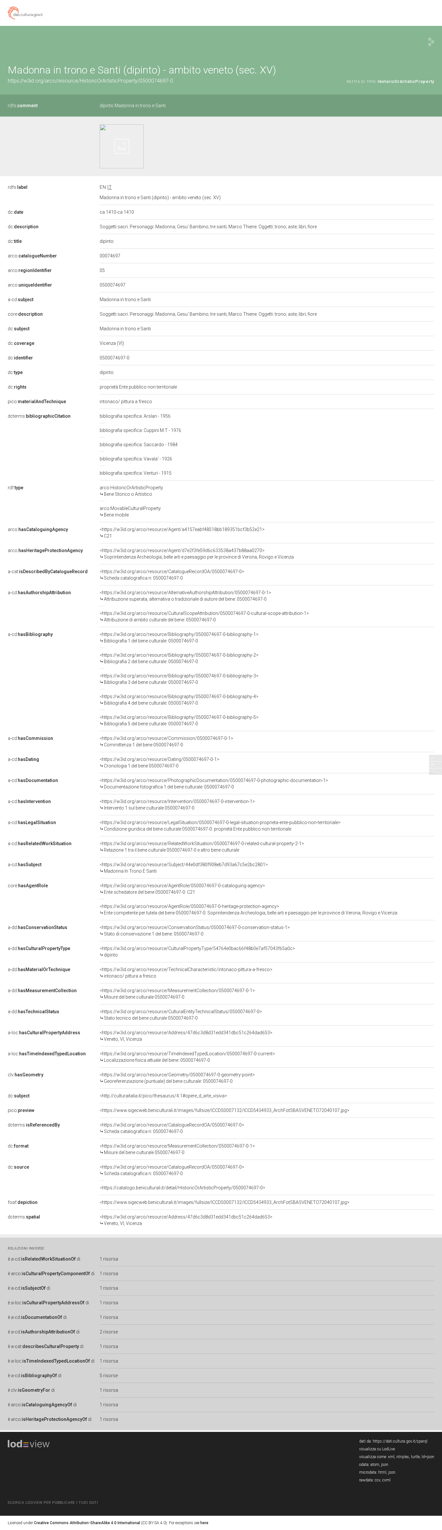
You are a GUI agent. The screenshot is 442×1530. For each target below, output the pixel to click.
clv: (25, 1074)
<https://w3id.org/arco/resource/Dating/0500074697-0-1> (159, 762)
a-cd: (20, 299)
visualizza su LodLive (377, 1449)
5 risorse (109, 1375)
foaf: (23, 1202)
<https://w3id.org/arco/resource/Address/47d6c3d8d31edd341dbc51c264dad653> (186, 1036)
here (204, 1523)
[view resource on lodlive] (431, 42)
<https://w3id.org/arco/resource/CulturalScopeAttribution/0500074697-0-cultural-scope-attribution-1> (204, 616)
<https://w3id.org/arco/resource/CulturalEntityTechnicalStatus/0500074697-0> (181, 1015)
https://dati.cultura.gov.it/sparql (400, 1441)
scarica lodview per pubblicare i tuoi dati (53, 1503)
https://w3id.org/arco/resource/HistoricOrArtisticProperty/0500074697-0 (90, 81)
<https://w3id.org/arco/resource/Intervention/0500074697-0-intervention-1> (177, 804)
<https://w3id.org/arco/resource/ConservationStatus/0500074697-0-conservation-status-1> (195, 930)
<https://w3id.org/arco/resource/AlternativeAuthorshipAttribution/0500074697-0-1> (185, 596)
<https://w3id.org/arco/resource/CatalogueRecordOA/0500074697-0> (172, 575)
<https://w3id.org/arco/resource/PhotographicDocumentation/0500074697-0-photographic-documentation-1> (214, 783)
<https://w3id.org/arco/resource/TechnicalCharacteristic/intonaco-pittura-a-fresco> (186, 973)
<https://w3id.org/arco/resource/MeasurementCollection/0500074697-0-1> (177, 994)
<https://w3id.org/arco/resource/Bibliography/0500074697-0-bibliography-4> (179, 700)
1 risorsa (109, 1259)
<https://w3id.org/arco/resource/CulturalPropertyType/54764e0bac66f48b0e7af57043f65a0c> (197, 952)
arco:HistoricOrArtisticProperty (131, 491)
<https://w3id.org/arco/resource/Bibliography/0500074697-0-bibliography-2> (179, 658)
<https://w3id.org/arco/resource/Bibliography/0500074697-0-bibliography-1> (179, 637)
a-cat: (48, 571)
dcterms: (39, 416)
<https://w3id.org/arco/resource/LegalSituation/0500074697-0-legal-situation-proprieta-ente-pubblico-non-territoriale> (220, 826)
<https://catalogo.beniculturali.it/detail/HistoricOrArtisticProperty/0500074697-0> (182, 1187)
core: (25, 314)
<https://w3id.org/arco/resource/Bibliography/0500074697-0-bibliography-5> (179, 720)
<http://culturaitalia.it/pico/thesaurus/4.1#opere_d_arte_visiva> (163, 1095)
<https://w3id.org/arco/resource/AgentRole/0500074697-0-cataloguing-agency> (182, 889)
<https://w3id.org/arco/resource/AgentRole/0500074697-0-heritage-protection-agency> (248, 909)
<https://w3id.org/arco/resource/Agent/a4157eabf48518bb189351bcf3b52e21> (182, 532)
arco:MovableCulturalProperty (130, 511)
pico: (37, 401)
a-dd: (37, 927)
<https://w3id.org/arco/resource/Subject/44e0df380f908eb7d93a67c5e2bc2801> (184, 868)
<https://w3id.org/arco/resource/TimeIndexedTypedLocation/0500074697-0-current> (187, 1057)
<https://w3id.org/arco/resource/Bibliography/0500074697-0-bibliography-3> (179, 679)
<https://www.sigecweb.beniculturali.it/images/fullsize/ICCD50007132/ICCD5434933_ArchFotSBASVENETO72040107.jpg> (224, 1110)
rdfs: (23, 105)
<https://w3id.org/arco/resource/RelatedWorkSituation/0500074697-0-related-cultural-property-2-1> (202, 847)
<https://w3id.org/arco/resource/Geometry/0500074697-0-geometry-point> (177, 1078)
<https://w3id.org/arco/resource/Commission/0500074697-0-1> (166, 741)
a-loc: (44, 1032)
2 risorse (109, 1331)
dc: (15, 212)
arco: (32, 255)
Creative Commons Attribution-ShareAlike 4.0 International (87, 1523)
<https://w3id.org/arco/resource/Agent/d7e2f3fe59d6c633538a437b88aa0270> (197, 554)
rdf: (15, 487)
